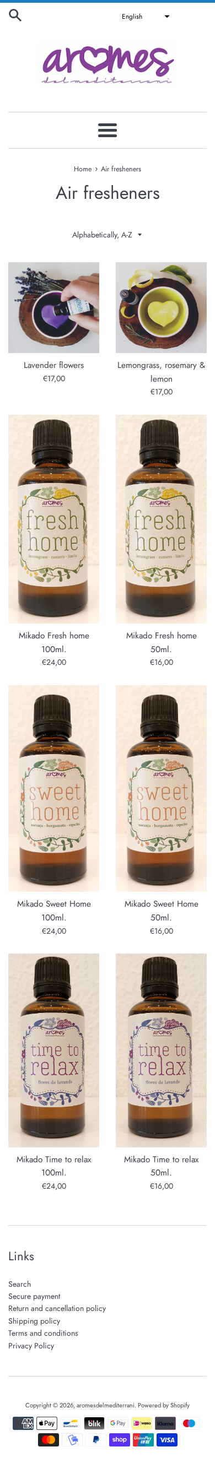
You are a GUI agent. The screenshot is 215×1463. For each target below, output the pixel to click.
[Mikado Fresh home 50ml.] (161, 519)
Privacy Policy (31, 1345)
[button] (144, 16)
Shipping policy (34, 1320)
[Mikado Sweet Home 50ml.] (161, 788)
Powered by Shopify (164, 1405)
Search (19, 1283)
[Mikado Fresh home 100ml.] (53, 519)
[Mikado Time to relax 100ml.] (53, 1050)
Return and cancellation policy (57, 1308)
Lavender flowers (54, 365)
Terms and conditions (43, 1333)
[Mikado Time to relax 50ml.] (161, 1050)
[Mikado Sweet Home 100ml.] (53, 788)
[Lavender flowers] (53, 307)
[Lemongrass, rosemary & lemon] (161, 307)
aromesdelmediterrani (106, 1405)
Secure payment (34, 1296)
